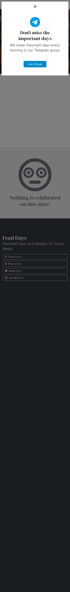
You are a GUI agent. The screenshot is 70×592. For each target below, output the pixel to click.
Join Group (35, 64)
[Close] (35, 7)
